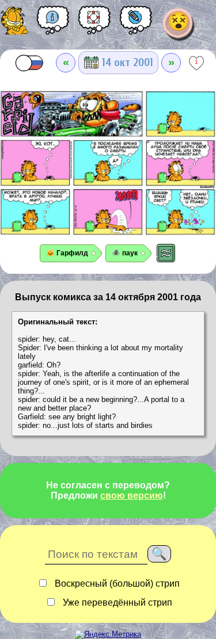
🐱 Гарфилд (67, 253)
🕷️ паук (125, 253)
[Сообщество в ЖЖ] (136, 24)
